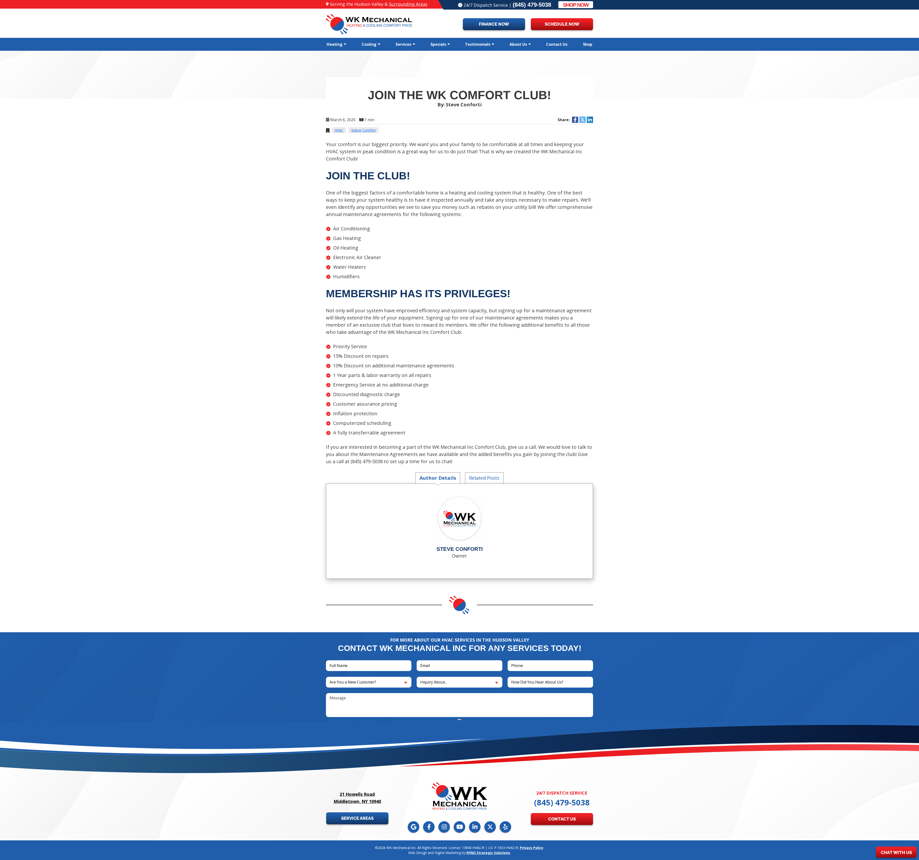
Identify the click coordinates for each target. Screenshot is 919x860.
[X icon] (490, 827)
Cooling (369, 44)
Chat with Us (896, 852)
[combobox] (368, 682)
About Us (518, 44)
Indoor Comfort (363, 130)
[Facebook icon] (429, 827)
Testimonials (477, 44)
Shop (587, 44)
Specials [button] (438, 44)
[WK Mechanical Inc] (369, 23)
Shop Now (575, 5)
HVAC (339, 130)
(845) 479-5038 (532, 4)
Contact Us (556, 44)
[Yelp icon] (505, 827)
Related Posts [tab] (484, 478)
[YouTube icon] (459, 827)
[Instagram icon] (444, 827)
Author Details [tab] (438, 478)
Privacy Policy (531, 847)
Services (403, 44)
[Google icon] (413, 827)
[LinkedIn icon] (475, 827)
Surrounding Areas (408, 4)
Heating (334, 44)
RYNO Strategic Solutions (488, 852)
